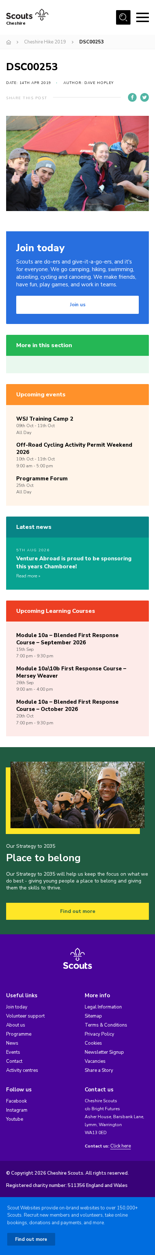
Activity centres (22, 1070)
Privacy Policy (99, 1034)
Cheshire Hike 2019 (45, 42)
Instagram (16, 1110)
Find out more (77, 911)
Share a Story (99, 1070)
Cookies (93, 1043)
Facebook (16, 1101)
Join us (77, 305)
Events (13, 1052)
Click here (120, 1146)
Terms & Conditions (106, 1025)
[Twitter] (144, 97)
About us (15, 1025)
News (12, 1043)
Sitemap (93, 1016)
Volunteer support (25, 1016)
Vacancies (95, 1061)
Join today (16, 1007)
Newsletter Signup (104, 1052)
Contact (14, 1061)
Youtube (14, 1119)
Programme (18, 1034)
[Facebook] (132, 97)
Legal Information (103, 1007)
